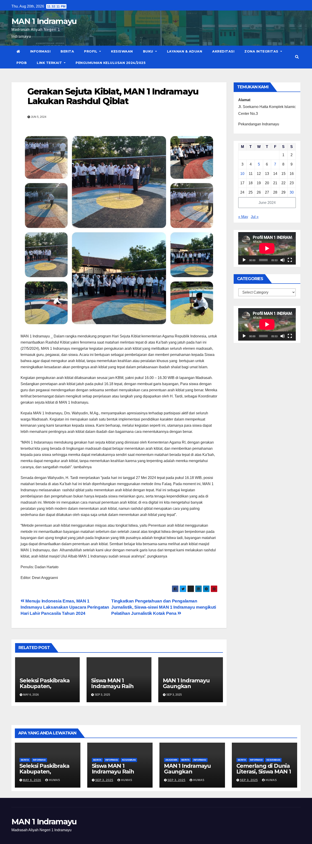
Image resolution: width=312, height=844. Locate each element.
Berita (67, 51)
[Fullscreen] (290, 260)
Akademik (171, 760)
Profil (91, 51)
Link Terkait (50, 63)
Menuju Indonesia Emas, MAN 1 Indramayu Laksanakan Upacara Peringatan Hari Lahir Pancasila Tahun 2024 (65, 607)
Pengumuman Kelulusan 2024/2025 (110, 63)
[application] (267, 248)
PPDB (21, 63)
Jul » (255, 217)
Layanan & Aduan (184, 51)
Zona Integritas (261, 51)
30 (292, 192)
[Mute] (282, 260)
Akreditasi (223, 51)
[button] (297, 57)
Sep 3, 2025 (104, 780)
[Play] (244, 260)
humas (54, 780)
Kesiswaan (122, 51)
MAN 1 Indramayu (44, 21)
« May (243, 217)
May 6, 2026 (32, 780)
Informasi (40, 51)
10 (242, 174)
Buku (148, 51)
